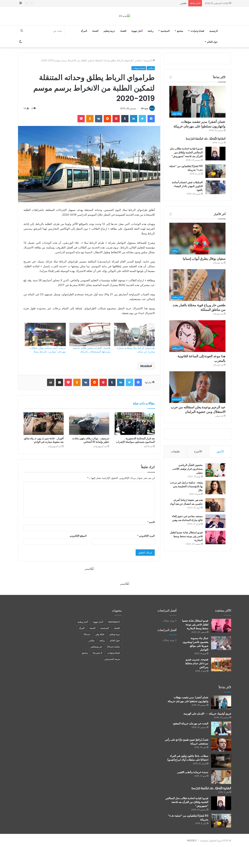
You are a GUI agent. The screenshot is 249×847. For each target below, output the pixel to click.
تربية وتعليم (109, 30)
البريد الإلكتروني (146, 535)
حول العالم (212, 41)
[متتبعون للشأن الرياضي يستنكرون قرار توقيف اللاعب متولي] (215, 470)
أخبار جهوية (137, 30)
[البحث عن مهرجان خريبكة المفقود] (221, 728)
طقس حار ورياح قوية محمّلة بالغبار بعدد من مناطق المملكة (156, 3)
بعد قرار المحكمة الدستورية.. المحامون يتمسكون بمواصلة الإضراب (135, 440)
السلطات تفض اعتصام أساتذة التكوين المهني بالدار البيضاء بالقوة (187, 186)
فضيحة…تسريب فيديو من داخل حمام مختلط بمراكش (196, 663)
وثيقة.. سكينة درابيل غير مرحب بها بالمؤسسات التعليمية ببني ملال (186, 486)
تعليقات (175, 451)
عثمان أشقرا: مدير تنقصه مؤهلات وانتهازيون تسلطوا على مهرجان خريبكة (199, 123)
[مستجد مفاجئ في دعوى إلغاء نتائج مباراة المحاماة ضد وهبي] (215, 521)
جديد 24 (144, 108)
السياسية (165, 30)
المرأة (84, 30)
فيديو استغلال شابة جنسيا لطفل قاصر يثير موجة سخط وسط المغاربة (186, 536)
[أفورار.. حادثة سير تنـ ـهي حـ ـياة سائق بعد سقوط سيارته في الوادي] (44, 423)
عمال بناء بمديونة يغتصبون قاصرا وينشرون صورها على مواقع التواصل (195, 643)
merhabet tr (114, 621)
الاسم (151, 522)
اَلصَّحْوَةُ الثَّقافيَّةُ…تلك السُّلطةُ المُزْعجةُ (205, 139)
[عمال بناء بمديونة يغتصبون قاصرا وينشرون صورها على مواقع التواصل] (221, 643)
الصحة (95, 30)
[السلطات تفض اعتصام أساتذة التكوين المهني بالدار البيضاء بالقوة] (215, 187)
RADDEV (192, 840)
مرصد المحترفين (112, 659)
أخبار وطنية (82, 621)
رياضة (150, 30)
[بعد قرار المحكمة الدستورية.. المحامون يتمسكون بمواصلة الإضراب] (135, 423)
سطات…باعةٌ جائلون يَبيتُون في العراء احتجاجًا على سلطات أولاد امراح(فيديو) (187, 758)
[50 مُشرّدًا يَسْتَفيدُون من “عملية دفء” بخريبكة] (215, 171)
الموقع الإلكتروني (78, 535)
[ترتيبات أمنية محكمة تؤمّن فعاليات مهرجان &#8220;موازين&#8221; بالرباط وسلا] (45, 334)
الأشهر (220, 451)
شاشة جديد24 (113, 646)
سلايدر (138, 60)
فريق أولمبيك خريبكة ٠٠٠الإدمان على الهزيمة (207, 713)
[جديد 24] (124, 16)
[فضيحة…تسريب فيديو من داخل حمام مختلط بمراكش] (221, 664)
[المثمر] (89, 568)
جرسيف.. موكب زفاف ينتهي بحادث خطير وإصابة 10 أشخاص (90, 440)
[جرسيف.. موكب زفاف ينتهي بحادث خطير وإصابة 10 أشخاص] (89, 423)
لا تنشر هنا (97, 652)
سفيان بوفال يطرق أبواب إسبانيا (204, 258)
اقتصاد (123, 30)
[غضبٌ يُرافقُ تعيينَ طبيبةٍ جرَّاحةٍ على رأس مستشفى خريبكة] (221, 744)
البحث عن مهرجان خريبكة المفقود (190, 723)
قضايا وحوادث (197, 30)
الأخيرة (198, 451)
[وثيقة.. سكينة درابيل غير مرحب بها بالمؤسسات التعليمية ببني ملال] (215, 487)
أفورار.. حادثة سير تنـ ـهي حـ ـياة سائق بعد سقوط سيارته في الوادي (44, 440)
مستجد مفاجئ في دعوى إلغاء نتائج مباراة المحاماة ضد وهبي (187, 518)
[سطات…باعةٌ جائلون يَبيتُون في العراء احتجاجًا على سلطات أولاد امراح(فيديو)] (221, 761)
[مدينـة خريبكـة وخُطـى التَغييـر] (221, 777)
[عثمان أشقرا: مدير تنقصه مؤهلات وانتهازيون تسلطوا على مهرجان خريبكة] (221, 702)
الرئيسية (213, 30)
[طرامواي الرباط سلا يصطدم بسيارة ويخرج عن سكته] (134, 334)
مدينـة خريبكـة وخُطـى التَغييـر (192, 772)
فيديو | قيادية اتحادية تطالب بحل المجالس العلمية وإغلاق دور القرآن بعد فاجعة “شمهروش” (186, 152)
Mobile (145, 366)
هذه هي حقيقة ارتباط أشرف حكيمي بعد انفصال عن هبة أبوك (186, 502)
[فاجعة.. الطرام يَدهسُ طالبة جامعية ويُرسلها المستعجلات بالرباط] (89, 334)
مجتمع (180, 30)
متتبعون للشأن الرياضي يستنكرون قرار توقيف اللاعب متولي (187, 468)
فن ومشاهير (96, 646)
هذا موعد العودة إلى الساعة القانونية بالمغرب (201, 358)
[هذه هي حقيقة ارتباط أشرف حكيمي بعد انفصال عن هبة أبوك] (215, 505)
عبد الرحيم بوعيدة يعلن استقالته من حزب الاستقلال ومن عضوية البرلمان (198, 409)
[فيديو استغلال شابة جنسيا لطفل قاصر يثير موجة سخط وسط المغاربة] (215, 537)
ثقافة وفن (99, 634)
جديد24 (86, 634)
